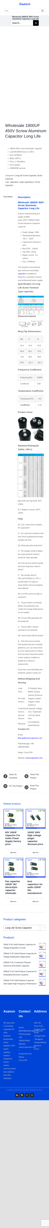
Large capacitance (26, 182)
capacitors (14, 182)
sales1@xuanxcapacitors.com (31, 1031)
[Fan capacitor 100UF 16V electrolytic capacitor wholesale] (13, 868)
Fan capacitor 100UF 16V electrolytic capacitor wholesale (12, 887)
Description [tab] (8, 197)
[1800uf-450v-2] (24, 75)
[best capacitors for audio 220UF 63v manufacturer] (35, 868)
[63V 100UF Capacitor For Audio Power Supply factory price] (13, 819)
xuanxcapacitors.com (34, 758)
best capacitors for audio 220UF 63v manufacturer (35, 887)
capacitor (21, 274)
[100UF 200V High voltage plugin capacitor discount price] (35, 819)
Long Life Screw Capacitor (25, 176)
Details (14, 852)
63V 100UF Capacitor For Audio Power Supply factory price (13, 838)
